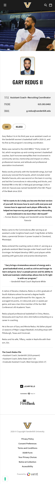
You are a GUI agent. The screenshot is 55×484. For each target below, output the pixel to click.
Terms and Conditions (27, 448)
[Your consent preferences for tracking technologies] (5, 479)
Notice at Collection (27, 462)
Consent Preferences (27, 443)
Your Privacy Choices (27, 457)
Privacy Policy (27, 439)
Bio (6, 126)
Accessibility (27, 466)
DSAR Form (28, 452)
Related (19, 126)
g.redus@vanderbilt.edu (38, 111)
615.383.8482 (44, 104)
